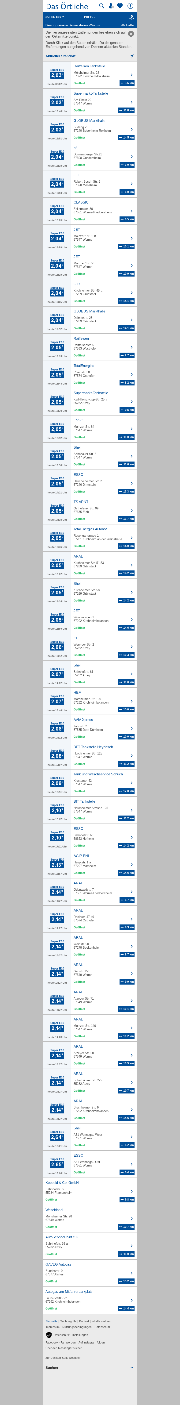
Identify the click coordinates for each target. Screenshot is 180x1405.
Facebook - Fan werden (60, 1342)
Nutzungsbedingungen (77, 1327)
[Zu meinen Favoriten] (120, 5)
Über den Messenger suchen (63, 1348)
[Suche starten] (101, 5)
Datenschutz (102, 1327)
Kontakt (84, 1321)
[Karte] (131, 17)
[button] (66, 1335)
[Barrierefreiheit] (131, 5)
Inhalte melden (101, 1321)
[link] (131, 33)
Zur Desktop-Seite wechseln (63, 1357)
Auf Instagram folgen (92, 1342)
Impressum (52, 1327)
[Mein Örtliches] (112, 5)
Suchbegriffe (68, 1321)
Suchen (51, 1368)
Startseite (51, 1321)
